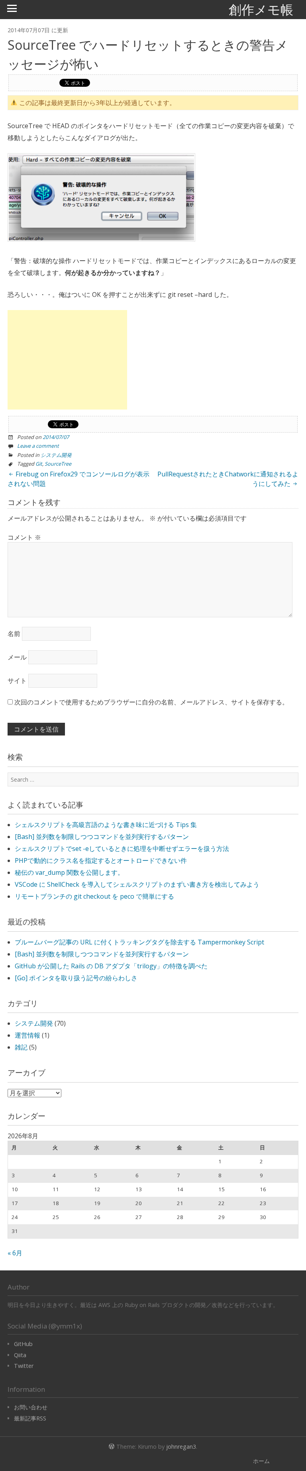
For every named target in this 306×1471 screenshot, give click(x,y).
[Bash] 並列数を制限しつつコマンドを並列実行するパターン (102, 836)
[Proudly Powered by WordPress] (111, 1445)
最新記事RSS (30, 1418)
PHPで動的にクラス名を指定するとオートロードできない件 (101, 860)
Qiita (20, 1355)
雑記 (21, 1047)
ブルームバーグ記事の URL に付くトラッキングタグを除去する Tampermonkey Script (139, 942)
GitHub (23, 1344)
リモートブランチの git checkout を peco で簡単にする (94, 896)
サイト (17, 680)
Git (38, 463)
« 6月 (15, 1253)
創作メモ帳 (261, 9)
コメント (24, 537)
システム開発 (56, 454)
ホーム (261, 1461)
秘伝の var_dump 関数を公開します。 (69, 872)
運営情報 (27, 1035)
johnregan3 (181, 1446)
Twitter (23, 1366)
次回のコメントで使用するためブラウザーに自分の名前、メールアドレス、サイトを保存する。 (151, 702)
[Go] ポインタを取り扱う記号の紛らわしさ (76, 978)
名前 (14, 633)
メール (17, 657)
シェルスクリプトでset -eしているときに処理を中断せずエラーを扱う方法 (122, 848)
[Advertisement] (67, 360)
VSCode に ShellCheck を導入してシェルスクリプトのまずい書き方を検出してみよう (137, 884)
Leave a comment (38, 445)
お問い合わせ (30, 1407)
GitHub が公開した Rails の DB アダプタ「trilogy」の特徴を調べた (111, 966)
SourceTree (58, 463)
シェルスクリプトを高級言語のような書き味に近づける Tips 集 (106, 824)
